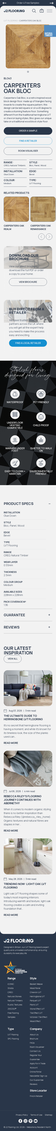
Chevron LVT (35, 992)
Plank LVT (34, 1004)
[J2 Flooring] (14, 11)
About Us (34, 1034)
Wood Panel (35, 988)
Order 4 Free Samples (28, 2)
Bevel (31, 174)
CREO (6, 165)
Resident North (44, 1127)
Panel (36, 165)
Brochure (34, 1038)
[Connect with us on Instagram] (25, 1121)
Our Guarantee (36, 1080)
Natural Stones (15, 996)
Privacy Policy (22, 1114)
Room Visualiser (37, 1047)
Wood (43, 165)
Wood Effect (35, 1021)
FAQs (32, 1042)
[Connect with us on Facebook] (20, 1121)
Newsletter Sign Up (38, 1075)
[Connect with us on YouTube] (35, 1121)
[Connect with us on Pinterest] (30, 1121)
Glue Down (9, 174)
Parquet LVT (35, 1000)
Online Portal (35, 1071)
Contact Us (35, 1051)
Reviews (33, 1084)
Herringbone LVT (37, 996)
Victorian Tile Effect (38, 1017)
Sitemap (48, 1114)
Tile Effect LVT (36, 1013)
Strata (10, 988)
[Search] (34, 11)
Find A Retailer (36, 1096)
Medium (7, 183)
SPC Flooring (13, 1038)
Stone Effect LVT (37, 1008)
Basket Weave (36, 984)
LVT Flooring (11, 20)
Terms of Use (36, 1114)
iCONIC (11, 984)
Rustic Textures (15, 1004)
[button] (28, 131)
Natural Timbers (17, 165)
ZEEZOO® (12, 1008)
